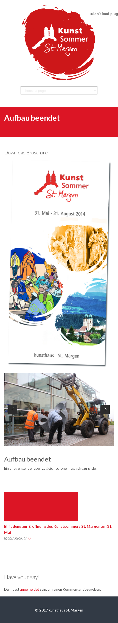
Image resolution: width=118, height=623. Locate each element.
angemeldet (29, 589)
